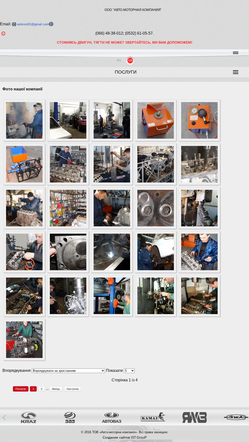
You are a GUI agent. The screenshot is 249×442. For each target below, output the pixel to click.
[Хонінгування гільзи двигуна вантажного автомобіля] (155, 313)
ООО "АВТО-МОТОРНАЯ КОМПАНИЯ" (133, 10)
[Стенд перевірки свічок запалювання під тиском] (199, 137)
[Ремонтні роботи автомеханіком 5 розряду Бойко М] (24, 313)
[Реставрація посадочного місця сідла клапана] (155, 225)
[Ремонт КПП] (112, 225)
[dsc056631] (112, 181)
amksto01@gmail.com (33, 24)
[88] (24, 137)
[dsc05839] (155, 269)
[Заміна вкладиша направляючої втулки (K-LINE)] (199, 181)
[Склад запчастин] (68, 225)
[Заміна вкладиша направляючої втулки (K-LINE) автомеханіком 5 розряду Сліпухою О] (24, 269)
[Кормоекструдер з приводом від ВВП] (24, 181)
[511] (68, 137)
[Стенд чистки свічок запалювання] (155, 137)
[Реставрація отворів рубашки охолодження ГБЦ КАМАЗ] (68, 269)
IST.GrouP (139, 437)
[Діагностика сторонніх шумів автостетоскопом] (68, 313)
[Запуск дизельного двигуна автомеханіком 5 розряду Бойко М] (24, 357)
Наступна (73, 388)
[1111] (112, 137)
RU (119, 60)
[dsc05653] (68, 181)
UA (130, 60)
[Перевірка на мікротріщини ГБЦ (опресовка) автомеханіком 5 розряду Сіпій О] (112, 269)
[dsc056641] (155, 181)
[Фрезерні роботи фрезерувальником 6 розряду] (199, 225)
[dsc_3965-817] (112, 313)
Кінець (56, 388)
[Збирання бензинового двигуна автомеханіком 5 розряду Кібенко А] (24, 225)
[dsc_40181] (199, 313)
